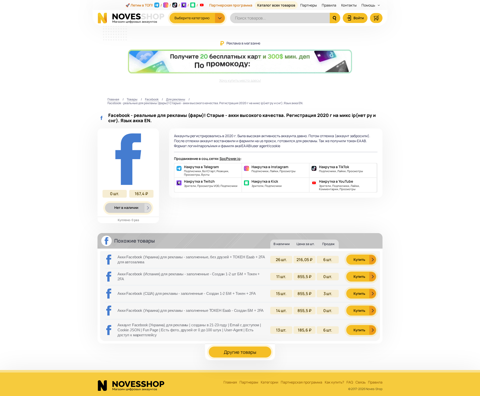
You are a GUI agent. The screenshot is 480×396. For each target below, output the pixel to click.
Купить (359, 259)
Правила (329, 5)
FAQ (349, 382)
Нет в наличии (126, 207)
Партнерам (249, 382)
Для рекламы (175, 99)
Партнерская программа (230, 5)
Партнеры (308, 5)
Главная (113, 99)
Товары (132, 99)
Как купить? (334, 382)
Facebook (151, 99)
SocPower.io (230, 158)
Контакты (348, 5)
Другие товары (240, 352)
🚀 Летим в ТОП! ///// (162, 5)
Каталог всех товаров (276, 5)
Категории (269, 382)
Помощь (369, 5)
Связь (361, 382)
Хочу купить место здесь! (240, 80)
